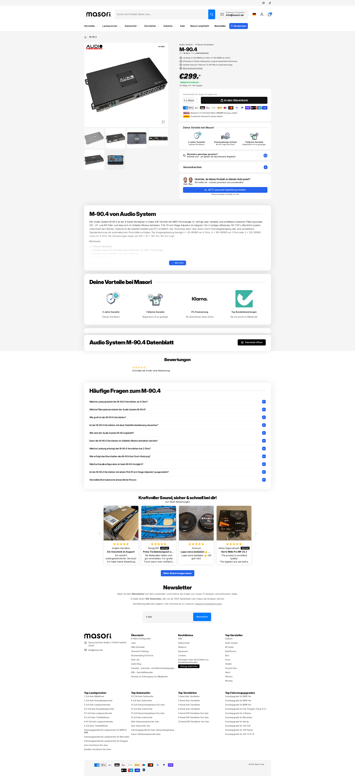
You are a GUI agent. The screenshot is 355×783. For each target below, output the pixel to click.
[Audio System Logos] (94, 48)
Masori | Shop (259, 764)
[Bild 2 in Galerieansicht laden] (115, 138)
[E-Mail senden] (265, 155)
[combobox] (165, 14)
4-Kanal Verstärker (204, 44)
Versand (199, 85)
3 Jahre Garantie (196, 142)
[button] (269, 14)
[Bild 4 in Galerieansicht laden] (158, 138)
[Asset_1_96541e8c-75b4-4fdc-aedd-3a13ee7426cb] (98, 637)
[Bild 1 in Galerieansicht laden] (94, 138)
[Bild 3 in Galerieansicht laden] (136, 138)
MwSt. (185, 85)
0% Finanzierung (199, 312)
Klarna (228, 113)
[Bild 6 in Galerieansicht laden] (115, 160)
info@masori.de (95, 650)
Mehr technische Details (193, 68)
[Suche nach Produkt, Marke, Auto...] (211, 14)
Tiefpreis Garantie (254, 142)
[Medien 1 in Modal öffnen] (126, 85)
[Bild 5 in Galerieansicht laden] (94, 160)
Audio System (186, 44)
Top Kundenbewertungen (244, 312)
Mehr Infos (179, 263)
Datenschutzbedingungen (208, 603)
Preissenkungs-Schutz (225, 142)
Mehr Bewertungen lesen (177, 573)
